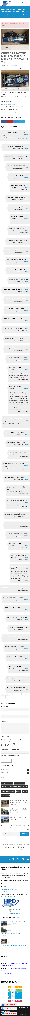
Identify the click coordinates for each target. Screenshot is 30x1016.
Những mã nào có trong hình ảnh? (10, 749)
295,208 (18, 998)
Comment (4, 721)
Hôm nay (13, 989)
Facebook (4, 121)
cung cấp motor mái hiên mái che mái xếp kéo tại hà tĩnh (14, 58)
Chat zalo (8, 1008)
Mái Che (18, 791)
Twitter (22, 121)
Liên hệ (26, 1014)
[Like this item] (23, 47)
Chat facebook (10, 1004)
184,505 (18, 995)
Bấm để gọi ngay (10, 1013)
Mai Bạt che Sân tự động (8, 791)
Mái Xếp (25, 791)
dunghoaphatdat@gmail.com (11, 104)
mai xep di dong (5, 889)
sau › (3, 696)
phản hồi (25, 134)
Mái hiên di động (5, 769)
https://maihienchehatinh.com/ (8, 112)
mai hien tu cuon (13, 889)
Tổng (13, 1000)
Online (13, 987)
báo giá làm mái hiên (7, 783)
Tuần (13, 992)
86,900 (18, 992)
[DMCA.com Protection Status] (5, 1011)
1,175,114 (18, 1000)
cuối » (7, 696)
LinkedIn (16, 121)
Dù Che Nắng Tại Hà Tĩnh (18, 817)
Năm (13, 998)
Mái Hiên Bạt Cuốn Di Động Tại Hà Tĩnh (11, 933)
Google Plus (10, 121)
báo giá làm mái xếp (19, 783)
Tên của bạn (4, 706)
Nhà (2, 14)
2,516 (19, 989)
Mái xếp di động (13, 65)
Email (2, 714)
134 (18, 987)
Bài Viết (21, 1014)
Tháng (13, 995)
